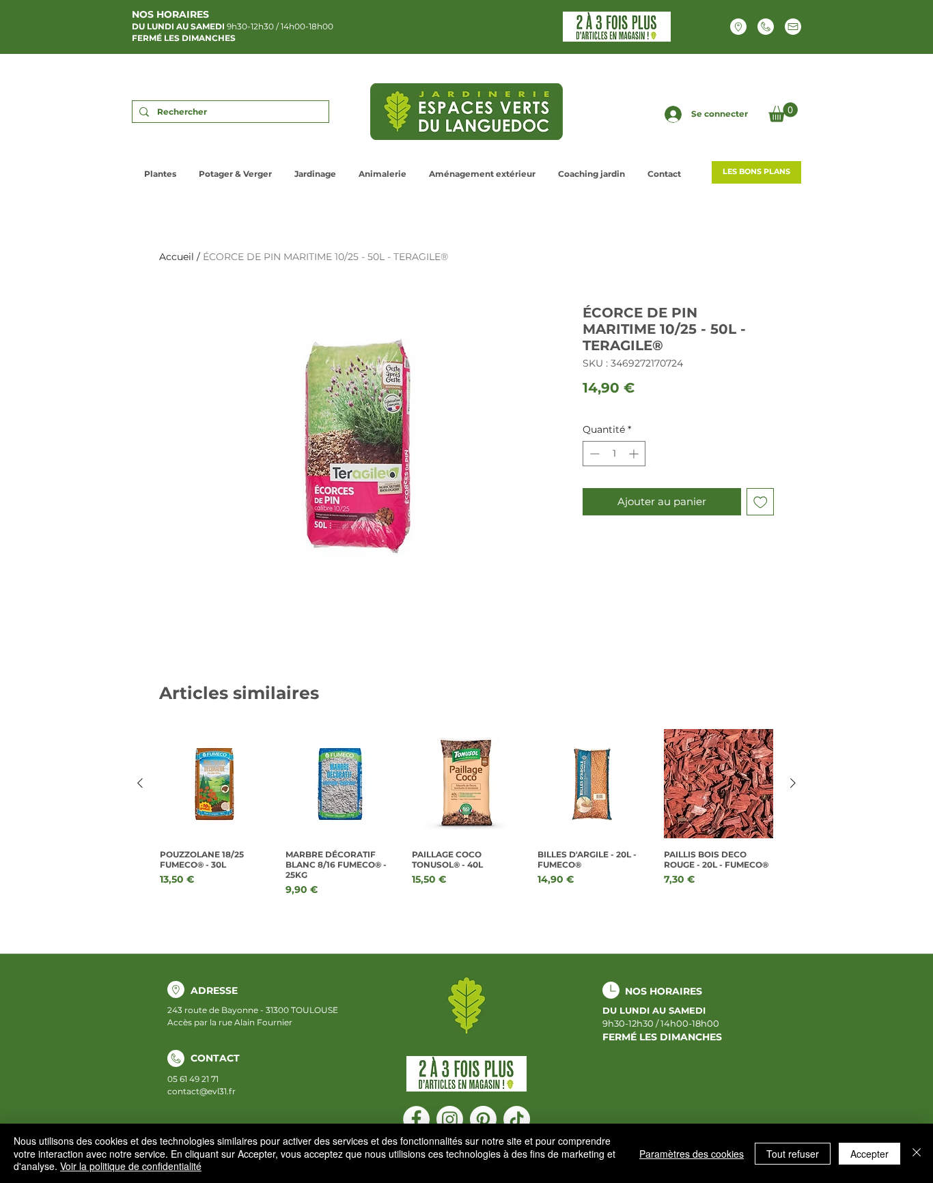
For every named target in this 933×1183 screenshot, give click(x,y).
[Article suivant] (793, 783)
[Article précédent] (140, 783)
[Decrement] (593, 454)
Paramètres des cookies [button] (691, 1153)
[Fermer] (916, 1153)
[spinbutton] (614, 454)
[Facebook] (416, 1119)
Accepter (869, 1153)
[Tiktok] (516, 1119)
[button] (783, 112)
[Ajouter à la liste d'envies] (761, 502)
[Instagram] (449, 1119)
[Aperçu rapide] (214, 783)
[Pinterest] (483, 1119)
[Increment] (634, 454)
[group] (466, 817)
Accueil (176, 257)
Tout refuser (792, 1153)
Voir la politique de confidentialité (130, 1166)
